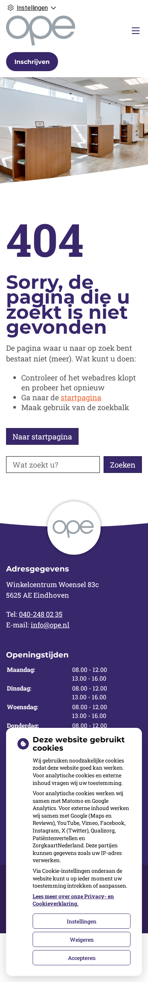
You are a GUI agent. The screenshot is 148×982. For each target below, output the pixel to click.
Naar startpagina (42, 436)
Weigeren (82, 939)
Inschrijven (32, 61)
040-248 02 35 (41, 614)
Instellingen (81, 921)
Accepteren (82, 957)
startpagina (81, 397)
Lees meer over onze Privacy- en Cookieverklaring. (73, 900)
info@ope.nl (50, 624)
